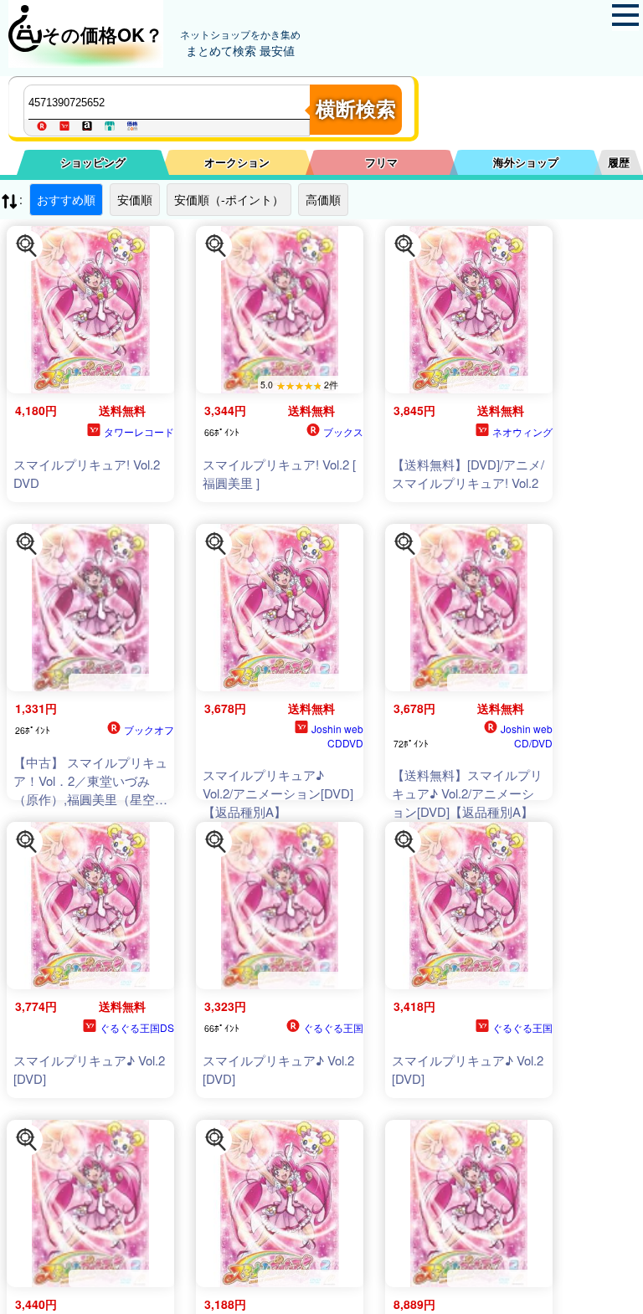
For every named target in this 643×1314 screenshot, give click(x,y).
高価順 (323, 199)
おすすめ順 (66, 199)
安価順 (134, 199)
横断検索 (356, 109)
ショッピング (93, 162)
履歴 (619, 162)
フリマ (381, 162)
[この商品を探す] (27, 246)
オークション (237, 162)
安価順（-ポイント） (229, 199)
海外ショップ (525, 162)
